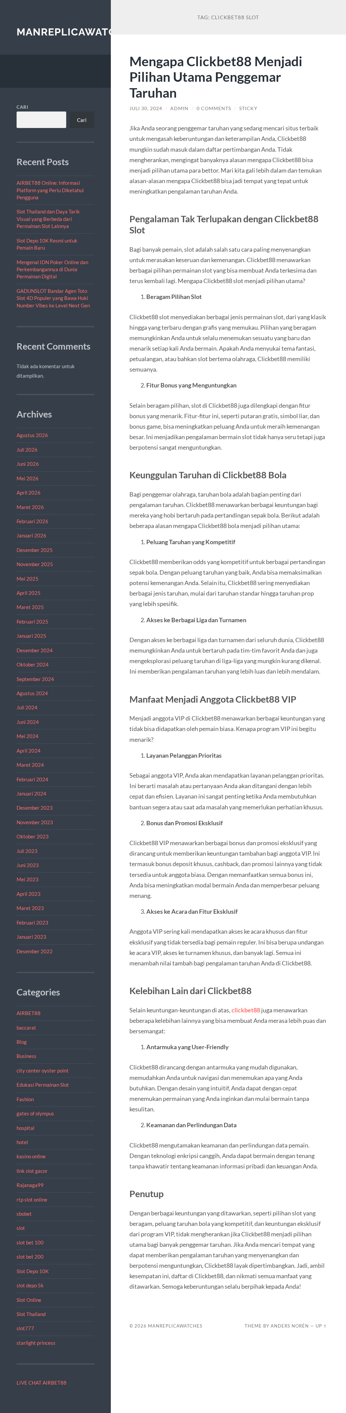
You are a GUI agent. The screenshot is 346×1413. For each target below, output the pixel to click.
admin (179, 108)
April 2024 (29, 751)
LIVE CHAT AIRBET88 (42, 1383)
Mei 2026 (28, 478)
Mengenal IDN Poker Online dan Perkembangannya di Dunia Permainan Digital (52, 269)
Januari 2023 (31, 937)
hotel (22, 1142)
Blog (22, 1042)
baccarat (26, 1028)
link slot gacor (32, 1171)
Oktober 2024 (33, 664)
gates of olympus (35, 1113)
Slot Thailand (31, 1314)
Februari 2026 (32, 521)
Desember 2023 (35, 808)
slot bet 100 (30, 1242)
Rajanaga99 (30, 1185)
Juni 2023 (28, 865)
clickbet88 (245, 1010)
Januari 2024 (31, 793)
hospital (25, 1128)
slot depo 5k (30, 1285)
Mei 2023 (28, 879)
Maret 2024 (30, 765)
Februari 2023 (32, 922)
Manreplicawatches (77, 32)
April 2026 (29, 492)
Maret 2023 (30, 908)
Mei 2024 (28, 736)
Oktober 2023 (33, 836)
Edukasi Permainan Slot (43, 1085)
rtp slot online (32, 1199)
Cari (22, 107)
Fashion (25, 1099)
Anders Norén (290, 1326)
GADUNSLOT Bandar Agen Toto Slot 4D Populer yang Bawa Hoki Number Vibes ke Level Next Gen (53, 298)
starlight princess (36, 1343)
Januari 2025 (31, 636)
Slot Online (29, 1300)
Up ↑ (321, 1326)
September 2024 (35, 679)
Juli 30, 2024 (145, 108)
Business (26, 1056)
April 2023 (29, 894)
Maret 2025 (30, 607)
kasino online (31, 1156)
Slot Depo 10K (33, 1271)
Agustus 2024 (32, 693)
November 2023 (35, 822)
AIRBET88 (29, 1013)
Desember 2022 (35, 951)
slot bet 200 (30, 1257)
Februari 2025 (32, 622)
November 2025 (35, 564)
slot (21, 1228)
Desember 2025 (35, 550)
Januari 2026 (31, 535)
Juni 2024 (28, 722)
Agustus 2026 (32, 435)
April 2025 (29, 593)
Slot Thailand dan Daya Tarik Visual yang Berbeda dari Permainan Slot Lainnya (48, 218)
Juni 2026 (28, 464)
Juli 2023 (27, 851)
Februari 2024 (32, 779)
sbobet (24, 1214)
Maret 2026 (30, 507)
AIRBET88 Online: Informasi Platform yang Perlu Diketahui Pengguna (50, 190)
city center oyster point (43, 1070)
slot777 (25, 1328)
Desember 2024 (35, 650)
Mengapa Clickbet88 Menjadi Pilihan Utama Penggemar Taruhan (215, 77)
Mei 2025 (28, 579)
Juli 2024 (27, 707)
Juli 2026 (27, 450)
